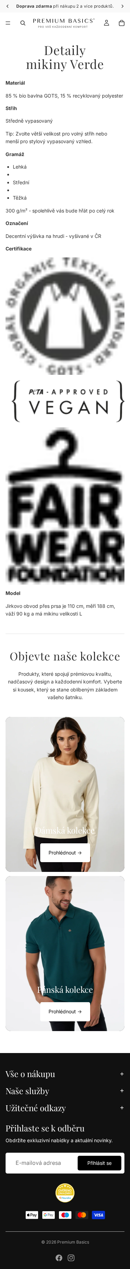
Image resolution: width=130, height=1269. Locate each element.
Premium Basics (73, 1242)
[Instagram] (71, 1258)
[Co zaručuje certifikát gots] (65, 315)
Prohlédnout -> (65, 853)
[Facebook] (59, 1258)
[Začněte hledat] (23, 23)
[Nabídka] (8, 23)
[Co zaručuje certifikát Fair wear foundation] (65, 506)
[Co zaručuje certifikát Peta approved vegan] (65, 401)
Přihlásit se (99, 1163)
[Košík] (121, 23)
